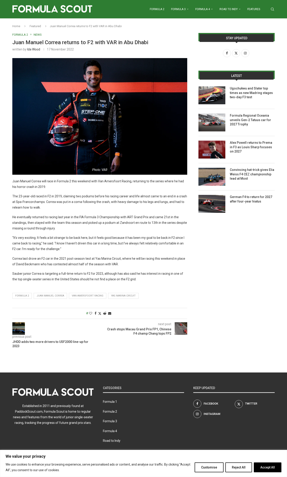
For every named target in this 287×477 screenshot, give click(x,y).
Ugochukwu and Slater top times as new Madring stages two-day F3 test (251, 93)
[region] (143, 463)
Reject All (239, 467)
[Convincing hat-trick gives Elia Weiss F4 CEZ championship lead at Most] (211, 177)
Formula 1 (110, 401)
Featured (35, 26)
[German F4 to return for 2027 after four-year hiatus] (211, 204)
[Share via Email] (109, 313)
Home (16, 26)
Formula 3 (178, 9)
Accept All (267, 467)
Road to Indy (229, 9)
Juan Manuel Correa (50, 295)
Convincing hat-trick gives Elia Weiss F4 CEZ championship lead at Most (252, 174)
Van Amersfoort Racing (87, 295)
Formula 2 (157, 9)
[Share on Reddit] (104, 313)
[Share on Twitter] (99, 313)
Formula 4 (202, 9)
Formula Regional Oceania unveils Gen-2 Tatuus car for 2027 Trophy (250, 120)
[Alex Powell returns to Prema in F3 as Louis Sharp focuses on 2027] (211, 150)
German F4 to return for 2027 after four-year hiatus (251, 199)
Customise (209, 467)
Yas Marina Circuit (123, 295)
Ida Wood (33, 49)
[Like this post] (90, 313)
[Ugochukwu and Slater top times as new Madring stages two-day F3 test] (211, 95)
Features (253, 9)
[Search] (272, 9)
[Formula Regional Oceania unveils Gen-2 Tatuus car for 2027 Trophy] (211, 122)
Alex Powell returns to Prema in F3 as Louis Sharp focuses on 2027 (251, 147)
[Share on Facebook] (95, 313)
